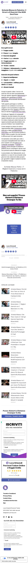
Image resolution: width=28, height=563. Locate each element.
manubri (18, 144)
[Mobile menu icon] (26, 2)
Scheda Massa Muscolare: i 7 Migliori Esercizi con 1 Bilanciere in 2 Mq (18, 305)
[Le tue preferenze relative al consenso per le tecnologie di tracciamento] (1, 422)
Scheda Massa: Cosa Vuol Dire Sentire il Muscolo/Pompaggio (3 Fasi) (18, 330)
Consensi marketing (9, 437)
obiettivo (16, 110)
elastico (3, 146)
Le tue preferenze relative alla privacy (15, 558)
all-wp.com (13, 512)
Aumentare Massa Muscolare (12, 255)
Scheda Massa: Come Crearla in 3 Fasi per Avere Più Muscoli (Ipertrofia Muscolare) (18, 371)
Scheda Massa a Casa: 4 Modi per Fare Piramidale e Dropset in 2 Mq (18, 343)
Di (11, 257)
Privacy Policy (20, 439)
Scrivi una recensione (15, 480)
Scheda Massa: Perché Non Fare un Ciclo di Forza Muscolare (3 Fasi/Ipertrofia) (18, 292)
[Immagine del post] (5, 291)
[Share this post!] (6, 28)
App (4, 503)
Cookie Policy (7, 498)
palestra (4, 97)
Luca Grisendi (11, 22)
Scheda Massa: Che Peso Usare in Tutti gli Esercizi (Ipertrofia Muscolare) (18, 318)
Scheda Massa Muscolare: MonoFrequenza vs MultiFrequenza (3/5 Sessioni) (18, 357)
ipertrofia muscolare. (19, 111)
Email (6, 447)
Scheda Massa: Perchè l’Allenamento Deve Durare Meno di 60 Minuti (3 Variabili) (18, 396)
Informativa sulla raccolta (9, 561)
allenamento (21, 95)
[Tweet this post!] (8, 28)
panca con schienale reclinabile (11, 143)
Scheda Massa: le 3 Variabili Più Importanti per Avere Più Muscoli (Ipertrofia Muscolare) (18, 384)
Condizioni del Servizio (10, 500)
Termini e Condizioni (8, 441)
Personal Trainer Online (12, 23)
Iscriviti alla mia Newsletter (14, 521)
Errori (20, 255)
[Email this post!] (16, 28)
